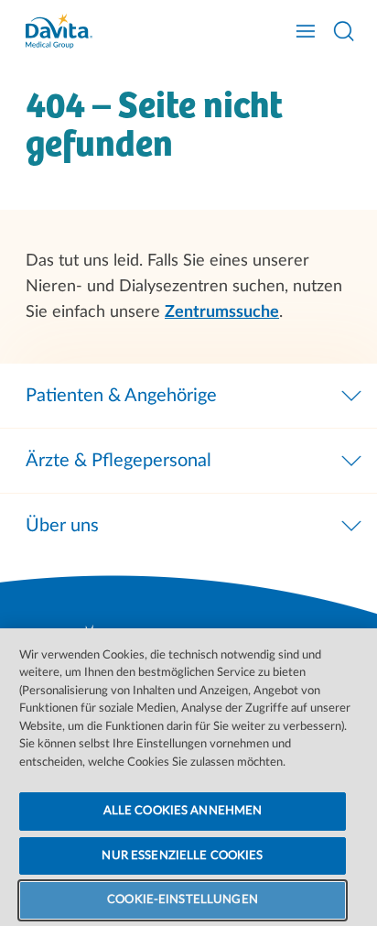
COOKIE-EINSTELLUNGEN (182, 900)
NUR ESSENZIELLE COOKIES (182, 856)
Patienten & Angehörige (121, 396)
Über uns (62, 526)
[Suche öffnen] (344, 31)
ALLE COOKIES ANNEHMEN (183, 811)
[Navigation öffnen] (305, 31)
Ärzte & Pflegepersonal (118, 461)
